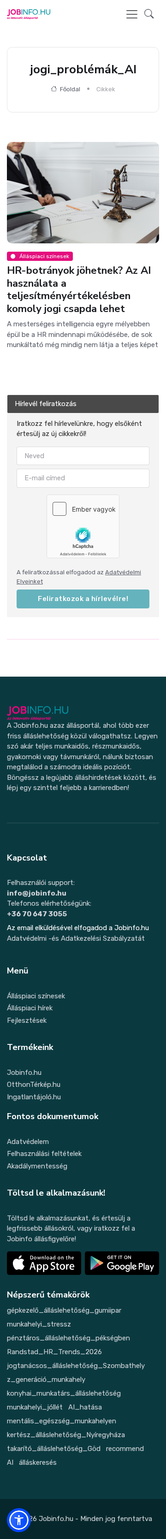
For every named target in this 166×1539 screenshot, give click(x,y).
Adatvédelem (28, 1142)
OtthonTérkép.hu (33, 1084)
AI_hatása (85, 1407)
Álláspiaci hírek (30, 1008)
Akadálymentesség (37, 1166)
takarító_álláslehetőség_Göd (54, 1449)
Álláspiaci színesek (36, 996)
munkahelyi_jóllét (35, 1407)
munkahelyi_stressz (39, 1324)
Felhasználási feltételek (44, 1154)
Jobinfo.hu (24, 1072)
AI (10, 1462)
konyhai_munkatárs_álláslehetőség (64, 1393)
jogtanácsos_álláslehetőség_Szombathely (76, 1366)
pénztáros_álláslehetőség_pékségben (68, 1338)
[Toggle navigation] (132, 14)
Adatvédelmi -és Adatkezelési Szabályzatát (76, 938)
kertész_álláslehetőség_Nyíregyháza (66, 1435)
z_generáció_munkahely (46, 1379)
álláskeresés (38, 1462)
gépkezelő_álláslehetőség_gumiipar (64, 1310)
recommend (125, 1449)
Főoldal (69, 89)
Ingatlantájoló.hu (34, 1097)
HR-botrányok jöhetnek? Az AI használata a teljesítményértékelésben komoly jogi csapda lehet (79, 290)
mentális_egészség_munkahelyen (61, 1421)
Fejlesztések (27, 1020)
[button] (149, 15)
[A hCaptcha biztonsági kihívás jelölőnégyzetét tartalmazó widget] (83, 526)
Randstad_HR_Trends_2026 (54, 1352)
